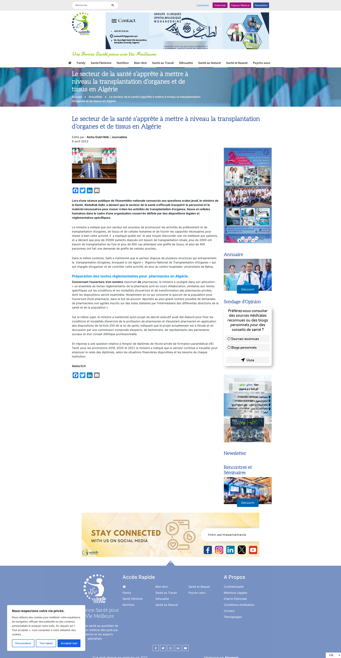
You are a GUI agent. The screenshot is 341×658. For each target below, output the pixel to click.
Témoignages (233, 617)
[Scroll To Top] (170, 563)
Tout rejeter (46, 643)
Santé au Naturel (209, 63)
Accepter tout (69, 643)
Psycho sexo (261, 63)
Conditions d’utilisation (239, 605)
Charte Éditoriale (235, 598)
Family (81, 63)
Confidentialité (233, 586)
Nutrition (123, 63)
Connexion (203, 5)
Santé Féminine (101, 63)
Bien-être (140, 63)
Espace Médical (240, 5)
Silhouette (186, 63)
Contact (229, 611)
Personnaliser (23, 643)
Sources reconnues (245, 339)
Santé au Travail (163, 63)
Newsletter (261, 5)
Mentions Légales (235, 592)
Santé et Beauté (237, 63)
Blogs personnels (244, 347)
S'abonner (220, 5)
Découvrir (247, 289)
